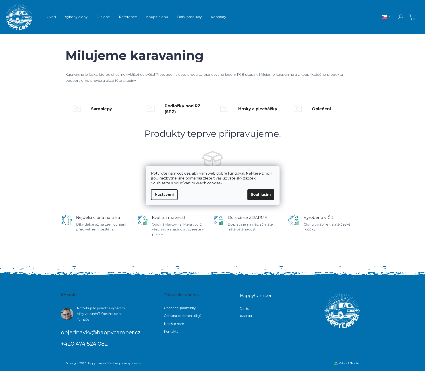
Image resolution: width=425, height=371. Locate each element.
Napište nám (174, 324)
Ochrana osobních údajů (182, 316)
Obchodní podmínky (180, 308)
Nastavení (164, 194)
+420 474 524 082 (84, 343)
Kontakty (171, 332)
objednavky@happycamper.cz (101, 332)
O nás (244, 308)
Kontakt (246, 316)
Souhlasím (261, 194)
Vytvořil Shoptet (349, 363)
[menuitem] (51, 17)
